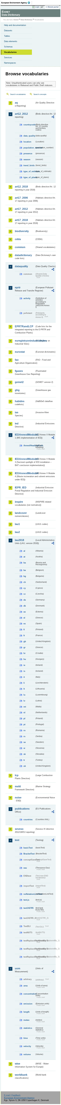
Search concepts (39, 94)
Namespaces (10, 63)
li (24, 683)
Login (37, 7)
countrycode (29, 124)
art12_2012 (21, 113)
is (24, 671)
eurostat (20, 351)
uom (17, 968)
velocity (27, 1046)
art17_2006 (21, 197)
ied (16, 423)
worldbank (21, 1074)
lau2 (17, 532)
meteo (26, 1020)
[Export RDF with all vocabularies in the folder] (53, 117)
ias (16, 412)
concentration (29, 994)
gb (24, 641)
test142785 (28, 908)
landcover (21, 513)
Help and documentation (15, 25)
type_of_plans (29, 177)
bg (24, 576)
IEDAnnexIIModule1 (25, 434)
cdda (18, 239)
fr (24, 635)
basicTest (28, 848)
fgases (19, 371)
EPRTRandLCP (24, 326)
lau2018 (19, 540)
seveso (19, 829)
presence (27, 153)
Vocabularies (10, 52)
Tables (7, 36)
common (20, 247)
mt (24, 707)
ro (24, 730)
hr (24, 653)
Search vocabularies (18, 94)
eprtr (17, 287)
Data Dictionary (26, 20)
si (24, 748)
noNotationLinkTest (29, 894)
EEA (16, 2)
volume (27, 1054)
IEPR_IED (20, 487)
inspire (19, 501)
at (24, 557)
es (24, 623)
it (24, 677)
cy (24, 588)
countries (28, 819)
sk (24, 754)
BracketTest (29, 854)
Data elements (10, 41)
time (25, 1038)
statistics (27, 1028)
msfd (18, 786)
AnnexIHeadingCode (29, 445)
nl (24, 712)
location (27, 142)
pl (24, 718)
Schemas (8, 46)
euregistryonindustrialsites (25, 340)
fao (17, 360)
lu (24, 695)
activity (26, 298)
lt (24, 689)
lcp (16, 775)
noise (18, 797)
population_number (29, 148)
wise (17, 1063)
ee (24, 612)
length (26, 1012)
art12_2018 (21, 186)
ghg (17, 390)
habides (19, 401)
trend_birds (29, 165)
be (24, 570)
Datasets (8, 30)
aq (16, 102)
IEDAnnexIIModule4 (25, 473)
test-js (26, 900)
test (17, 840)
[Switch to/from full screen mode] (42, 7)
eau (25, 868)
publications (22, 808)
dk (24, 606)
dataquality (21, 266)
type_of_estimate (29, 171)
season (26, 159)
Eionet (16, 20)
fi (24, 629)
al (24, 551)
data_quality (29, 136)
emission (27, 1004)
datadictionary (23, 255)
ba (24, 563)
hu (24, 659)
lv (24, 701)
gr (24, 647)
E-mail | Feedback (12, 1095)
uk (24, 766)
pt (24, 724)
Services (8, 57)
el (24, 618)
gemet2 (19, 382)
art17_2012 (21, 209)
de (24, 600)
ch (24, 582)
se (24, 742)
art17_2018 (21, 220)
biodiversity (22, 231)
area (25, 986)
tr (24, 760)
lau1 (17, 524)
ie (24, 665)
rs (24, 736)
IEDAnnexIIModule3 (25, 459)
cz (24, 594)
